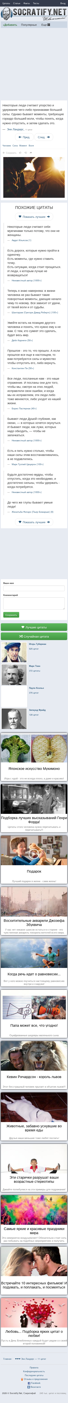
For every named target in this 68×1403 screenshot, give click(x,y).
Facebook (35, 1382)
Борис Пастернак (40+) (24, 408)
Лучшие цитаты (36, 627)
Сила (15, 145)
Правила (34, 1367)
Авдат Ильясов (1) (21, 240)
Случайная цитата (36, 636)
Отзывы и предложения (36, 1379)
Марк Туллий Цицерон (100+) (28, 464)
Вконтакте (36, 1386)
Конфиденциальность (34, 1371)
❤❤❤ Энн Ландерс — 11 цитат (30, 1358)
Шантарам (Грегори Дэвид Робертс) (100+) (35, 312)
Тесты (36, 3)
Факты (26, 3)
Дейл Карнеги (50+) (22, 340)
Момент (23, 145)
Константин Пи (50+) (23, 368)
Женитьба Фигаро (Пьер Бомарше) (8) (32, 511)
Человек (6, 145)
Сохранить (11, 614)
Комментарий (10, 595)
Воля (31, 145)
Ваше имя (8, 583)
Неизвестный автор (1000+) (27, 280)
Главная (7, 1358)
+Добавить (10, 25)
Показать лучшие (34, 217)
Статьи (16, 3)
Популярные (29, 24)
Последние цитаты (34, 1375)
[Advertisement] (34, 64)
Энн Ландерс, (19, 129)
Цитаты (6, 3)
